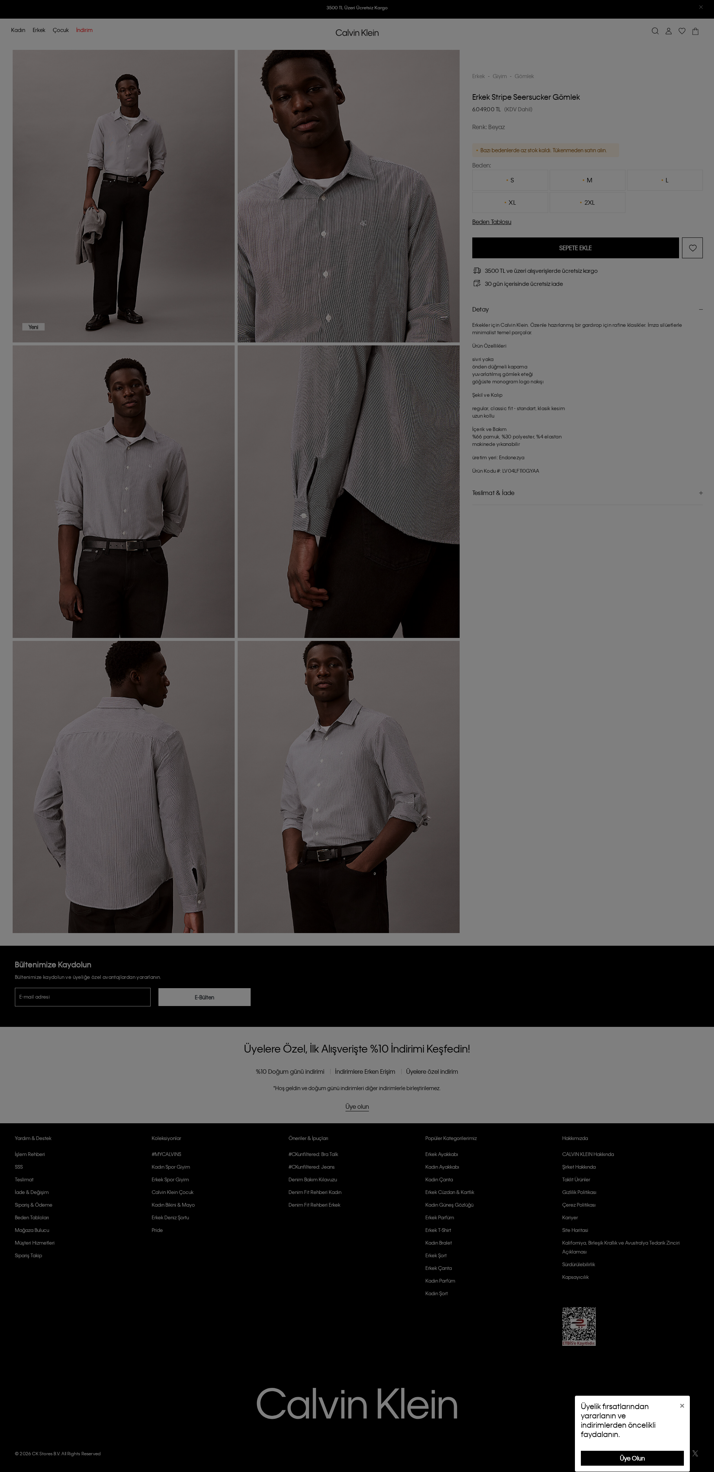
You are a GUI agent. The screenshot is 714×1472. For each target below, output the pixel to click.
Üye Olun (632, 1458)
